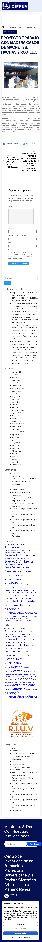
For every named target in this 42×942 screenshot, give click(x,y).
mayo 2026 (16, 380)
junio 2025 (15, 394)
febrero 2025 (16, 405)
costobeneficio (8, 552)
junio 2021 (15, 454)
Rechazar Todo (20, 928)
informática (32, 590)
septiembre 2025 (18, 388)
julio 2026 (15, 375)
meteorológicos (9, 606)
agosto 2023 (16, 426)
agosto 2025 (16, 391)
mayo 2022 (16, 443)
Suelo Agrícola (8, 618)
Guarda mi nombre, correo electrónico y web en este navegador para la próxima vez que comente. (20, 255)
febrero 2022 (16, 451)
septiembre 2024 (18, 410)
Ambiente (11, 547)
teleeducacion (28, 618)
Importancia (24, 590)
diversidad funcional (26, 558)
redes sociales (12, 616)
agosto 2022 (16, 435)
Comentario (13, 207)
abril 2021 (15, 459)
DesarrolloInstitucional (19, 552)
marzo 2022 (16, 448)
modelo (19, 605)
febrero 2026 (16, 386)
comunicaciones (20, 550)
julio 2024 (15, 416)
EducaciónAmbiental (19, 561)
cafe (13, 473)
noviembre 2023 (17, 418)
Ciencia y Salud (17, 476)
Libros (14, 487)
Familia (25, 588)
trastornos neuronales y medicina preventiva (17, 620)
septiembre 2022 (18, 432)
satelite (28, 616)
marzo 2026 (16, 383)
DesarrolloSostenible (19, 555)
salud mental (21, 616)
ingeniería (7, 592)
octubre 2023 (16, 421)
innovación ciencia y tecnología (20, 592)
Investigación (22, 595)
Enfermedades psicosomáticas (13, 564)
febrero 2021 (16, 465)
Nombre (12, 228)
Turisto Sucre (16, 536)
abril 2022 (15, 445)
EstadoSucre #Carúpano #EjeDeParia (13, 579)
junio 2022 (15, 440)
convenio (27, 550)
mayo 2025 (16, 396)
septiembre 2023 (18, 424)
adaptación (7, 544)
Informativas (16, 484)
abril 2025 (15, 399)
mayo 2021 (16, 456)
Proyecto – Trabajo (19, 490)
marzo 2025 (16, 402)
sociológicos (33, 616)
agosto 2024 (16, 413)
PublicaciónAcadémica (20, 613)
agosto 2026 (16, 372)
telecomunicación (18, 618)
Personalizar (20, 924)
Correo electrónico (17, 235)
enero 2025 (16, 407)
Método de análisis (31, 606)
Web (10, 243)
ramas (6, 616)
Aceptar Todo (20, 933)
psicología (11, 609)
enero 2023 (16, 429)
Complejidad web (9, 550)
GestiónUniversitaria (15, 590)
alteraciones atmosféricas (18, 544)
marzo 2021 (16, 462)
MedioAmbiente (23, 601)
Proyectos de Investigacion (21, 492)
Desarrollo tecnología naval (12, 558)
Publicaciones (10, 32)
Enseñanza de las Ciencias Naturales (18, 569)
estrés (17, 587)
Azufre (21, 548)
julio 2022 (15, 437)
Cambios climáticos (29, 548)
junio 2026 (15, 377)
